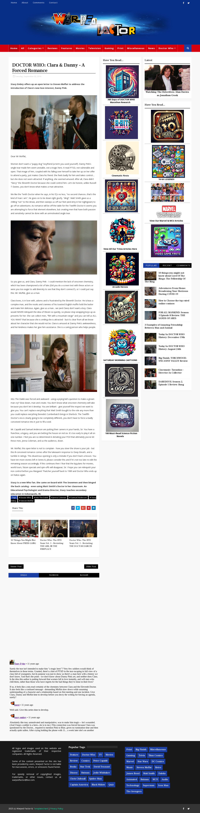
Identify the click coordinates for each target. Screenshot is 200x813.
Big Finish (141, 749)
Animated (131, 779)
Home (14, 2)
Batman (85, 772)
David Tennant (102, 766)
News (151, 48)
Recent (167, 265)
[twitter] (188, 3)
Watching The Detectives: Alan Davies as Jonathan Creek (167, 93)
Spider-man (95, 778)
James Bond (133, 773)
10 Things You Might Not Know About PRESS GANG (23, 541)
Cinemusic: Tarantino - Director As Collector (171, 371)
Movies (80, 48)
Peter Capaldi (100, 760)
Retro (158, 767)
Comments (38, 2)
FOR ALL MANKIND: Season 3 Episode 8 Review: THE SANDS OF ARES (174, 315)
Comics (85, 760)
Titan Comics (155, 755)
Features (66, 48)
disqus (23, 575)
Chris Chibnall (78, 778)
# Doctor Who (25, 497)
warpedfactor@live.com (23, 780)
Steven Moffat (144, 767)
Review (74, 760)
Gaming (109, 48)
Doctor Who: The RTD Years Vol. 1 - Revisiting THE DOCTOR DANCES (81, 543)
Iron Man (163, 785)
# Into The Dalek (41, 497)
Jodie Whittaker (101, 772)
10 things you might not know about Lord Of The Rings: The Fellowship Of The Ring (165, 277)
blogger (84, 575)
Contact (53, 2)
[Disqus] (53, 616)
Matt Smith (149, 773)
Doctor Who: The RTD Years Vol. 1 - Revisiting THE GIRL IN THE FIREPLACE (51, 544)
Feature (74, 754)
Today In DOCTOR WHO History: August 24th (172, 348)
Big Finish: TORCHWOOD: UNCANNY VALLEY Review (173, 359)
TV (100, 754)
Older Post (91, 566)
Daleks (162, 773)
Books (73, 766)
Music (129, 767)
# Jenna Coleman (58, 497)
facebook (53, 575)
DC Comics (158, 761)
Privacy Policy (56, 808)
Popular (151, 265)
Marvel (130, 761)
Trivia (142, 755)
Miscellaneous (136, 48)
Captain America (79, 784)
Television (94, 48)
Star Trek (85, 766)
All (22, 48)
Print (120, 48)
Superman (148, 785)
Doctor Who (166, 48)
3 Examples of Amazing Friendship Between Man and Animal (164, 326)
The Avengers (134, 791)
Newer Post (16, 566)
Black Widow (98, 784)
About (25, 2)
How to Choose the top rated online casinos (174, 302)
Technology (132, 785)
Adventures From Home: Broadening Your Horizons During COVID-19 (173, 291)
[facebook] (183, 3)
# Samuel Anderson (78, 497)
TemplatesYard (41, 808)
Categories (35, 48)
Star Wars (142, 761)
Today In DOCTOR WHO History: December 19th (172, 336)
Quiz (111, 784)
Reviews (53, 48)
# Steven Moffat (26, 500)
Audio (165, 779)
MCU (155, 779)
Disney (74, 772)
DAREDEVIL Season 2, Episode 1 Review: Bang (171, 383)
